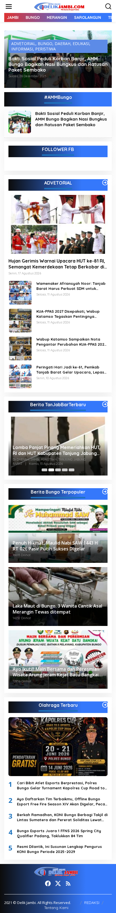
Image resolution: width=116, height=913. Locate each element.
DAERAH (62, 43)
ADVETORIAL (23, 43)
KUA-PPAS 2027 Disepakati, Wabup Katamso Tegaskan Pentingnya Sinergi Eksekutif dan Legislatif (68, 314)
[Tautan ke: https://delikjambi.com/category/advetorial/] (105, 182)
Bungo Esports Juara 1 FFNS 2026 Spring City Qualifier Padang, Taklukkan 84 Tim (59, 833)
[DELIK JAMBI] (59, 6)
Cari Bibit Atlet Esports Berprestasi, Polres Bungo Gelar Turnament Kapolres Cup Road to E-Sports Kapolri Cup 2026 (61, 785)
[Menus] (8, 6)
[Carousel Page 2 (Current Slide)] (51, 469)
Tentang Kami (56, 907)
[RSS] (68, 883)
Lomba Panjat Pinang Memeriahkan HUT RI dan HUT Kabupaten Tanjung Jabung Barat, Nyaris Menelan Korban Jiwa (56, 450)
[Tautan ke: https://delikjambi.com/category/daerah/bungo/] (105, 491)
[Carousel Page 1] (44, 469)
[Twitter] (58, 883)
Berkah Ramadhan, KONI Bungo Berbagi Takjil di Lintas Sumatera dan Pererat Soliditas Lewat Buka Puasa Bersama (62, 817)
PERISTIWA (45, 49)
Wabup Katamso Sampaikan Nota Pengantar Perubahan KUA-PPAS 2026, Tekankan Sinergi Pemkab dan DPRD (72, 342)
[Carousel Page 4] (65, 469)
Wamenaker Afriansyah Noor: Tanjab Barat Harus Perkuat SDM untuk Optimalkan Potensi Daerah (71, 286)
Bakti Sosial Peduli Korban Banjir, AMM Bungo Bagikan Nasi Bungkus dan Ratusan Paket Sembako (58, 64)
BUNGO (45, 43)
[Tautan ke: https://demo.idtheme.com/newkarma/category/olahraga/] (105, 704)
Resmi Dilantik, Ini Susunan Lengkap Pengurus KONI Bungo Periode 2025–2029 (59, 849)
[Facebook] (48, 883)
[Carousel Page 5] (71, 469)
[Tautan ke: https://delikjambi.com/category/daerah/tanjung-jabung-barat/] (105, 404)
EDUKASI (81, 43)
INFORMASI (22, 49)
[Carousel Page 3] (58, 469)
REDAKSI (91, 902)
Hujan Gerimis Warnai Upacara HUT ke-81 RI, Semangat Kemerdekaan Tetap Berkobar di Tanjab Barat (56, 264)
